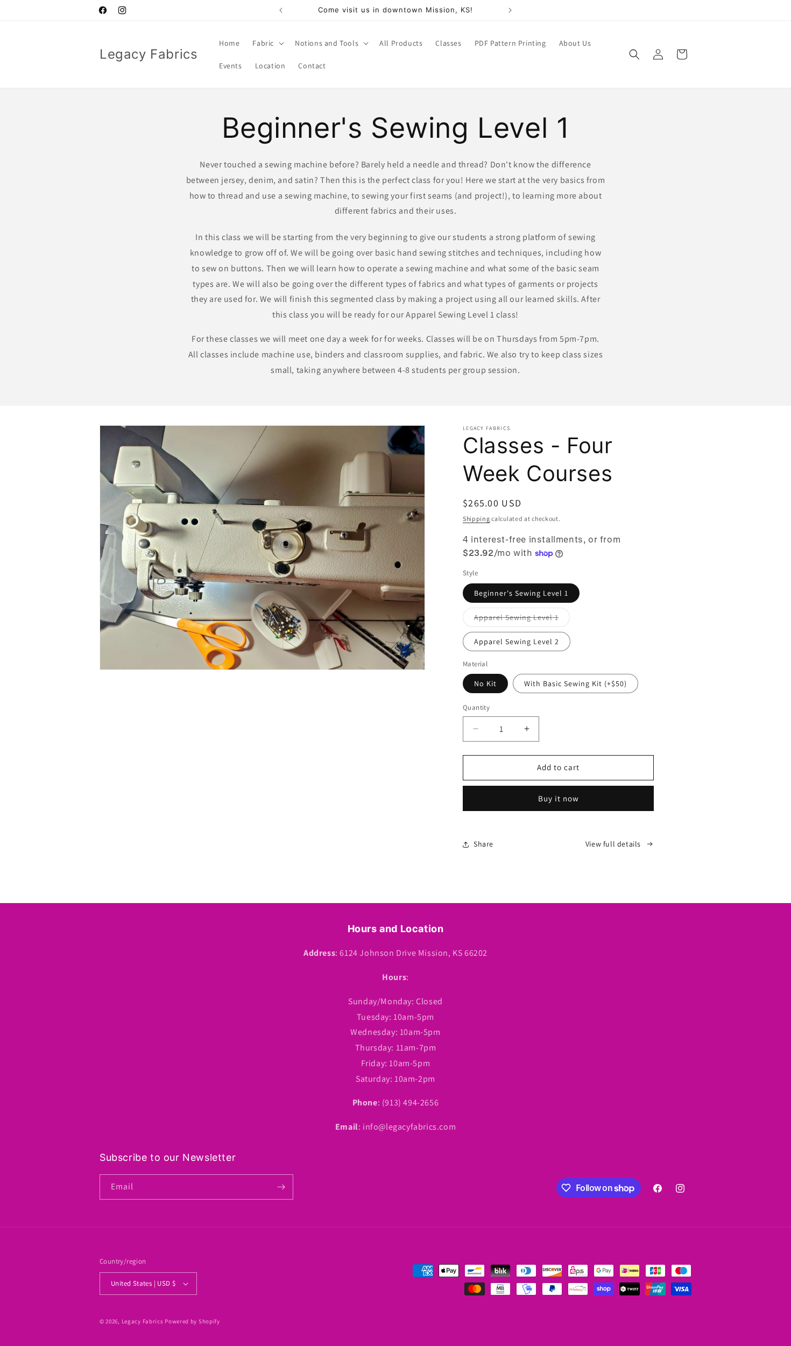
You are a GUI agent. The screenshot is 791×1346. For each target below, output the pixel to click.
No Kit (485, 683)
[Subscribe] (281, 1187)
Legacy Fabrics (143, 1321)
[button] (267, 43)
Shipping (476, 519)
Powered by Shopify (192, 1321)
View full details (613, 844)
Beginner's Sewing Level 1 (521, 593)
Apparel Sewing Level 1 (522, 619)
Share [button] (483, 844)
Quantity (476, 707)
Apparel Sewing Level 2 (516, 641)
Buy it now (558, 798)
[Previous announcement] (281, 10)
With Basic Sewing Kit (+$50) (575, 683)
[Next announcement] (510, 10)
